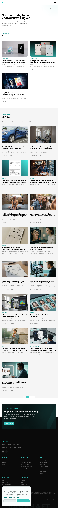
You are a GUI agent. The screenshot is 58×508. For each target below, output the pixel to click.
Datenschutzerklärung (35, 499)
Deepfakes (24, 121)
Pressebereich (24, 484)
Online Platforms (16, 121)
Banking (44, 121)
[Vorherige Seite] (24, 397)
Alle (2, 121)
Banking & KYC (43, 462)
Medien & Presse (44, 466)
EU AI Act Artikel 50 (32, 494)
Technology (37, 121)
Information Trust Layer (26, 466)
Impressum (43, 499)
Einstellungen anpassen (8, 503)
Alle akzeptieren (23, 501)
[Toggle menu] (55, 2)
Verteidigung (43, 471)
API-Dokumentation (6, 484)
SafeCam (4, 462)
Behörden (42, 469)
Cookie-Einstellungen (51, 499)
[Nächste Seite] (33, 397)
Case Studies (5, 482)
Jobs (22, 482)
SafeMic (3, 464)
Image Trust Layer (25, 460)
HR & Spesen (43, 464)
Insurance (7, 121)
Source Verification (25, 469)
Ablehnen (9, 501)
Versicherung (43, 460)
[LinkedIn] (3, 451)
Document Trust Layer (26, 462)
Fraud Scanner (5, 460)
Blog (3, 480)
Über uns (23, 480)
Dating (30, 121)
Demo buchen (9, 423)
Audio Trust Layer (25, 464)
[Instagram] (6, 451)
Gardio (3, 466)
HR (48, 121)
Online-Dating (43, 473)
